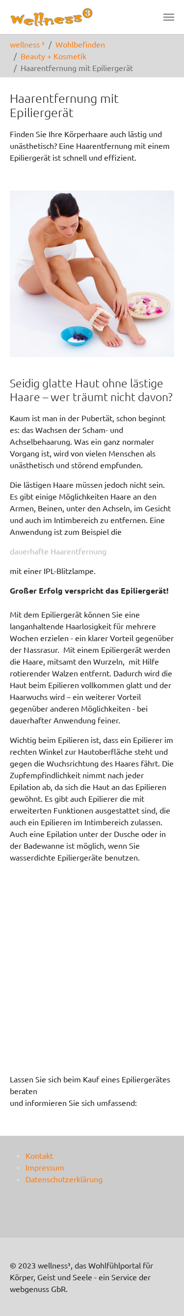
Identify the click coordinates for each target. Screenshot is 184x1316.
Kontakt (39, 1155)
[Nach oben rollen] (162, 1294)
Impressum (45, 1167)
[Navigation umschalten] (168, 17)
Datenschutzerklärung (64, 1179)
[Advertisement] (92, 973)
